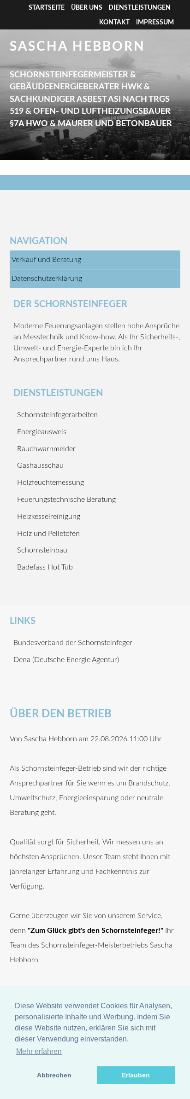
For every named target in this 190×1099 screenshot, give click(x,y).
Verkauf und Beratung (46, 259)
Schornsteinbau (42, 550)
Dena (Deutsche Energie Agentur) (66, 659)
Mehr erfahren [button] (39, 1051)
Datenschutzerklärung (47, 278)
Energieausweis (41, 432)
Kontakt (114, 22)
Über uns (86, 8)
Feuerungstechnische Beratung (66, 499)
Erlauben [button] (136, 1075)
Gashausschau (40, 465)
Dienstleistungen (139, 8)
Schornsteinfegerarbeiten (57, 415)
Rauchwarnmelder (46, 449)
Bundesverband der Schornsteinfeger (72, 642)
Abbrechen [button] (54, 1075)
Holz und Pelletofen (48, 533)
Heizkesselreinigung (48, 516)
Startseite (47, 8)
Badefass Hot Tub (45, 567)
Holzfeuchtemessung (50, 482)
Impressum (155, 22)
